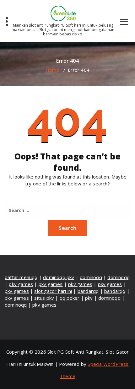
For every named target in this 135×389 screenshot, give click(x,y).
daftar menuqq (21, 277)
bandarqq (88, 291)
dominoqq (91, 277)
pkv (89, 298)
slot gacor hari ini (53, 291)
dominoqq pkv (58, 277)
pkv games (21, 284)
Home (52, 70)
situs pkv (44, 298)
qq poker (70, 298)
